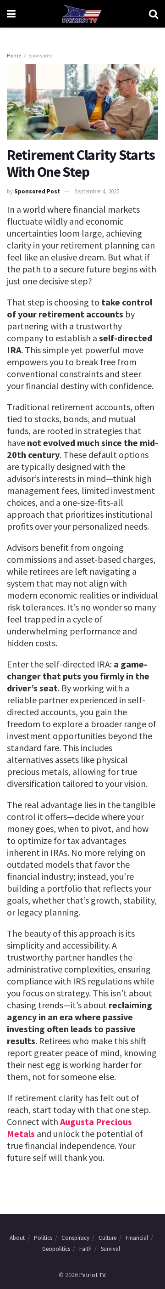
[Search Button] (153, 14)
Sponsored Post (37, 191)
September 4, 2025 (97, 191)
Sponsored (40, 55)
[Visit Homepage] (82, 14)
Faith (85, 1249)
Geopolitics (56, 1249)
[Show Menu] (11, 14)
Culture (107, 1238)
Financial (137, 1238)
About (17, 1238)
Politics (43, 1238)
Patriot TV (92, 1275)
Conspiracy (75, 1238)
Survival (110, 1249)
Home (14, 55)
